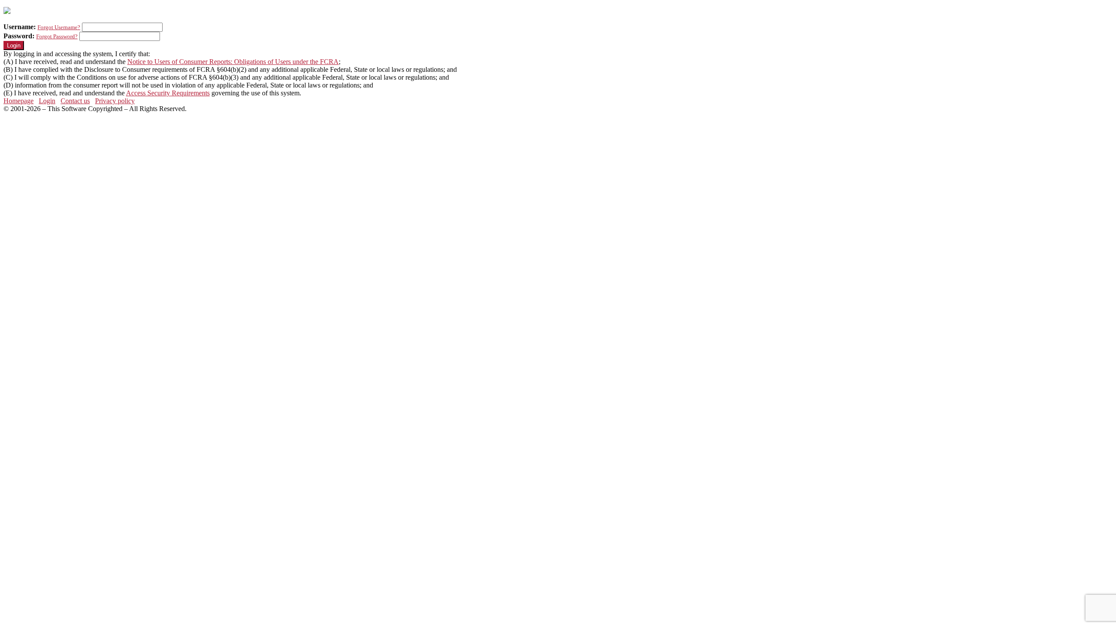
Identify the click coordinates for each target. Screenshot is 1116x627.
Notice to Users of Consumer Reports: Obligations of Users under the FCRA (233, 61)
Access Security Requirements (168, 93)
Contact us (75, 100)
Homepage (18, 100)
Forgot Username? (58, 27)
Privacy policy (115, 100)
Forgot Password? (57, 36)
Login (47, 100)
